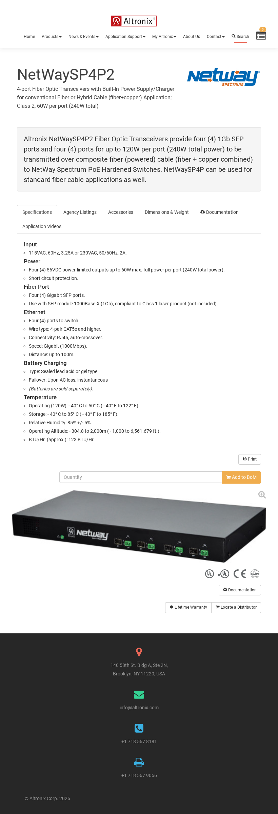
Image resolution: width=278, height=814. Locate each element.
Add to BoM (244, 477)
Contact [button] (214, 36)
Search (242, 36)
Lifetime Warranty (190, 607)
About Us (191, 36)
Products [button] (50, 36)
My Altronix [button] (162, 36)
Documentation (242, 590)
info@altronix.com (139, 707)
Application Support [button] (123, 36)
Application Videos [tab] (41, 226)
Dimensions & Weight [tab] (167, 212)
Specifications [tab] (37, 212)
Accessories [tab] (120, 212)
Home (29, 36)
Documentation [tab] (222, 212)
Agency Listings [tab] (80, 212)
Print (252, 459)
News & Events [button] (81, 36)
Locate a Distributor (238, 607)
